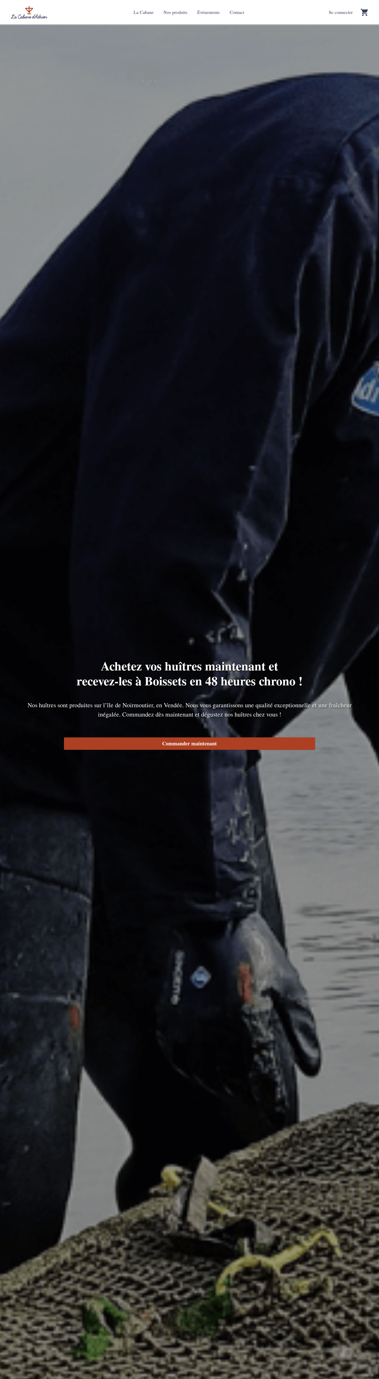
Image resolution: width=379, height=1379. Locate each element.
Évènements (208, 12)
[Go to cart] (364, 12)
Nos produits (175, 12)
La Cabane (144, 12)
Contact (237, 12)
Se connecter (341, 12)
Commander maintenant (189, 743)
